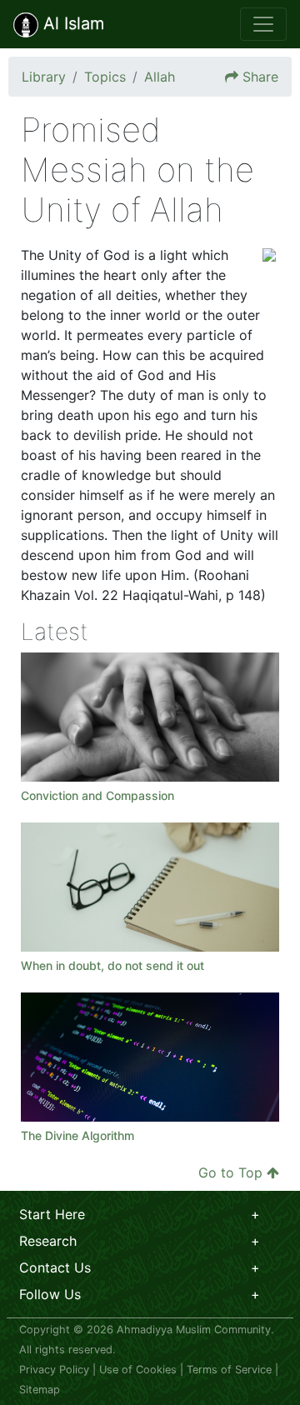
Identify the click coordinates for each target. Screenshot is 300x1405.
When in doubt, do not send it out (112, 965)
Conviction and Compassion (99, 795)
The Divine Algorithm (77, 1135)
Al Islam (71, 23)
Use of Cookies (138, 1369)
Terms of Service (229, 1369)
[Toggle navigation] (263, 24)
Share (260, 76)
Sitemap (39, 1389)
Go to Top (230, 1172)
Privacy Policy (54, 1369)
